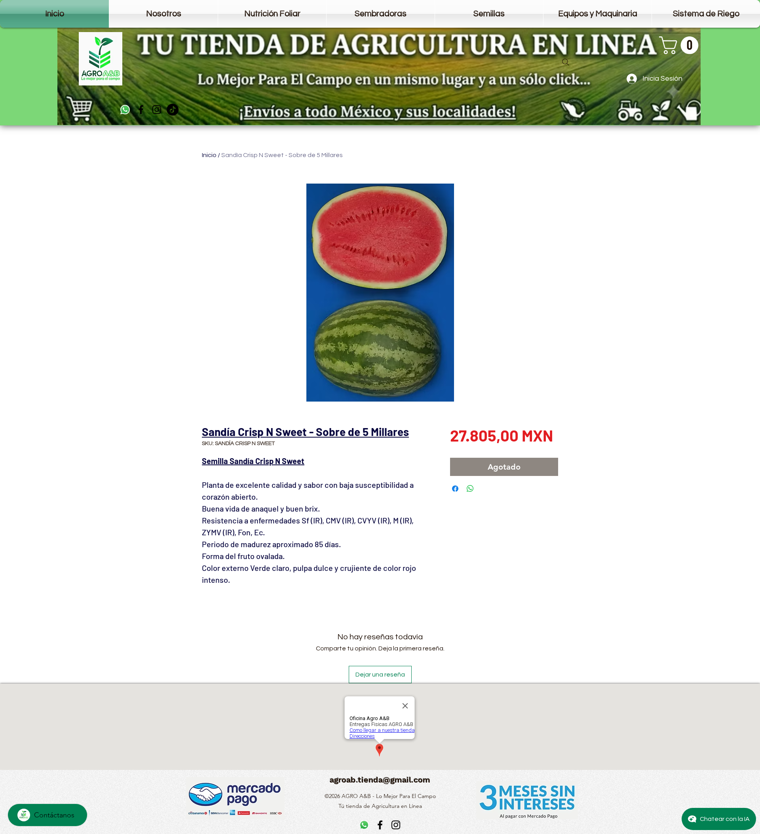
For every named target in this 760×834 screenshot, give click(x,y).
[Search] (565, 62)
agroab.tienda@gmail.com (380, 780)
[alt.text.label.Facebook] (141, 110)
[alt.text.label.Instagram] (157, 110)
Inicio (209, 155)
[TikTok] (173, 110)
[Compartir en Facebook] (455, 488)
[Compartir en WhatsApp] (470, 488)
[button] (681, 45)
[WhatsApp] (125, 110)
